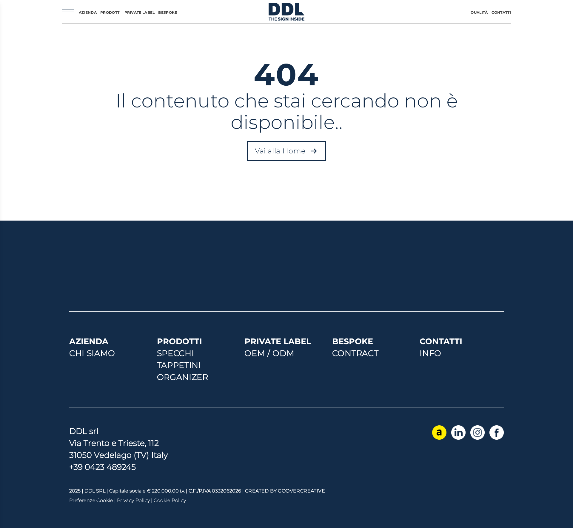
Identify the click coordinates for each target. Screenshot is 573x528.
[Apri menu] (68, 12)
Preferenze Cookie (91, 500)
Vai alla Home (290, 153)
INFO (430, 353)
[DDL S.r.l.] (286, 11)
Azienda (88, 12)
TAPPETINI (179, 365)
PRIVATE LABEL (139, 12)
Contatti (501, 12)
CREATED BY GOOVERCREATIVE (285, 491)
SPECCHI (175, 353)
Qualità (479, 12)
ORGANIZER (182, 377)
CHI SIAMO (92, 353)
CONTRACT (355, 353)
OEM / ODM (269, 353)
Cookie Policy (170, 500)
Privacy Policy (133, 500)
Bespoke (167, 12)
